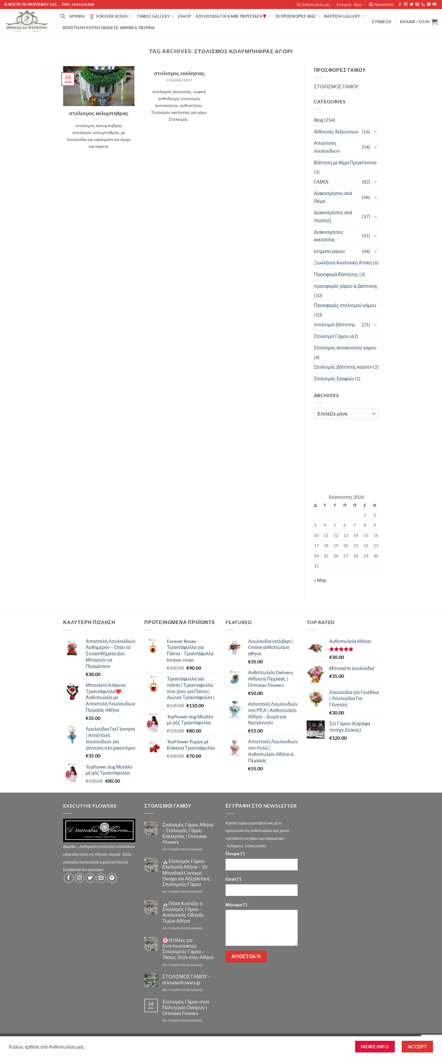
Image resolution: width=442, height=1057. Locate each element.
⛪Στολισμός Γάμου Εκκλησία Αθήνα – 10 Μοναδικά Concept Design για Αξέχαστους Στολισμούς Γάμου (186, 872)
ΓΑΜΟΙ (321, 181)
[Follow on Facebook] (400, 4)
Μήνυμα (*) (236, 904)
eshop (184, 16)
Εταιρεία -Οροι (349, 4)
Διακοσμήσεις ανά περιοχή (333, 216)
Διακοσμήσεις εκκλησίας (328, 235)
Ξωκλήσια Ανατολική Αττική (343, 262)
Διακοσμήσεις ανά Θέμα (333, 197)
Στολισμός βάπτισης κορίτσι (343, 367)
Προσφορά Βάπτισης (336, 274)
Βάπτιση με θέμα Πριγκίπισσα (345, 162)
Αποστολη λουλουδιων (327, 147)
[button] (381, 4)
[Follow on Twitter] (411, 4)
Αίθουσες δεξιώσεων (336, 131)
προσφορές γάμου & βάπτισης (346, 286)
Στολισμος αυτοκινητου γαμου (345, 347)
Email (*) (233, 879)
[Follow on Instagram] (405, 4)
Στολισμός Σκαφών (334, 378)
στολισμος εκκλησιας (179, 73)
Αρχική (76, 16)
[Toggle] (375, 131)
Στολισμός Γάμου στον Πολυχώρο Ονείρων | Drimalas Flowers (185, 1007)
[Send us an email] (417, 4)
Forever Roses (111, 16)
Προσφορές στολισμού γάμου (345, 305)
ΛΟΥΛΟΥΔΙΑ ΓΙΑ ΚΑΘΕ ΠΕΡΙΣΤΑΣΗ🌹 (231, 16)
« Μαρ (320, 580)
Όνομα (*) (235, 853)
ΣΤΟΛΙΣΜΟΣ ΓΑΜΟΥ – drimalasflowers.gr (186, 979)
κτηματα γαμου (329, 251)
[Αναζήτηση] (62, 16)
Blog (318, 120)
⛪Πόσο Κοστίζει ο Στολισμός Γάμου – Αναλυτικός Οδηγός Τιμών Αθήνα (183, 912)
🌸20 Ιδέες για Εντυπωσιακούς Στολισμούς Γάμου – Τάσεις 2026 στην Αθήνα (187, 948)
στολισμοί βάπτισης (334, 324)
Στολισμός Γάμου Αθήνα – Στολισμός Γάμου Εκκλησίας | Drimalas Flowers (187, 833)
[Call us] (423, 4)
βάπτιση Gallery (342, 16)
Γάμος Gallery (153, 16)
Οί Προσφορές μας (295, 16)
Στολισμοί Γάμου (331, 336)
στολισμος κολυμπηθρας (98, 113)
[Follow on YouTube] (434, 4)
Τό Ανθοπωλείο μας (313, 4)
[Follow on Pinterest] (429, 4)
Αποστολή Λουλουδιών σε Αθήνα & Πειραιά (109, 27)
